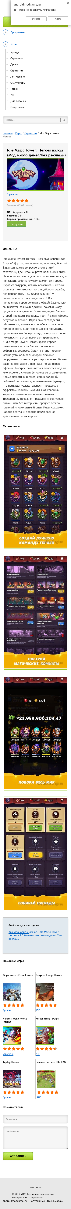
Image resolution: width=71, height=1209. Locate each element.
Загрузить (17, 224)
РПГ (38, 1010)
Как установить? (19, 932)
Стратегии (12, 194)
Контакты (35, 1187)
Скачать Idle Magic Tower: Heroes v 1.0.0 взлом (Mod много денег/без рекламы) (35, 935)
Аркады (7, 1010)
